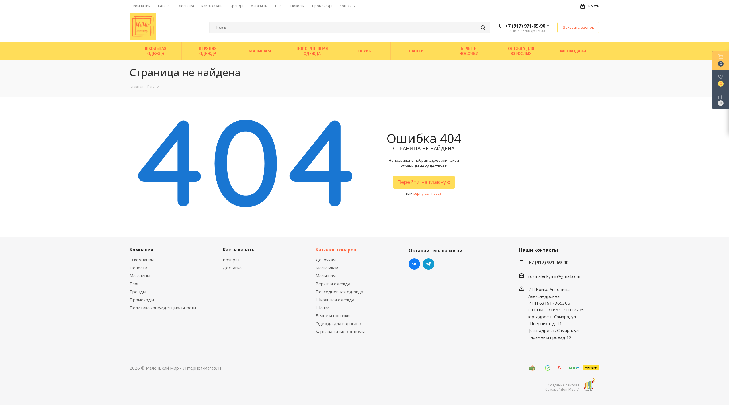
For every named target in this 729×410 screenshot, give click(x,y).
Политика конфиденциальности (163, 307)
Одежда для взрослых (339, 323)
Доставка (232, 267)
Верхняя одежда (333, 283)
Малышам (326, 275)
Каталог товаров (336, 250)
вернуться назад (427, 193)
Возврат (231, 260)
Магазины (140, 275)
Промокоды (142, 299)
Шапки (322, 307)
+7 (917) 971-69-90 (525, 26)
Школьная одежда (335, 299)
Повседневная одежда (339, 291)
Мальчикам (327, 267)
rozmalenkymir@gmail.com (554, 276)
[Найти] (483, 27)
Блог (134, 283)
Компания (141, 250)
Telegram (428, 264)
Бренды (138, 291)
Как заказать (239, 250)
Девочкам (326, 260)
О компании (142, 260)
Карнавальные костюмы (340, 331)
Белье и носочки (333, 315)
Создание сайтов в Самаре (562, 387)
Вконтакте (414, 264)
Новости (138, 267)
